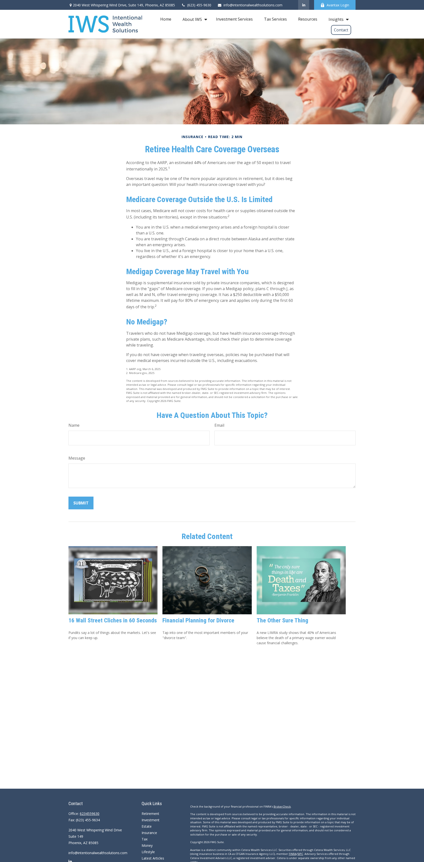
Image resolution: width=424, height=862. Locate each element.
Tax (144, 839)
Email (219, 425)
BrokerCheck (282, 806)
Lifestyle (148, 851)
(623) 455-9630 (199, 5)
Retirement (150, 813)
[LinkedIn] (303, 5)
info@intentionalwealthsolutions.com (253, 5)
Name (74, 425)
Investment (150, 820)
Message (76, 458)
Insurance (149, 832)
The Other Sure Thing (282, 620)
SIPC (300, 854)
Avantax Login (338, 5)
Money (147, 845)
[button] (165, 19)
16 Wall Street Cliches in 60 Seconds (112, 620)
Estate (147, 826)
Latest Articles (153, 858)
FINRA (292, 854)
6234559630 (89, 813)
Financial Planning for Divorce (198, 620)
